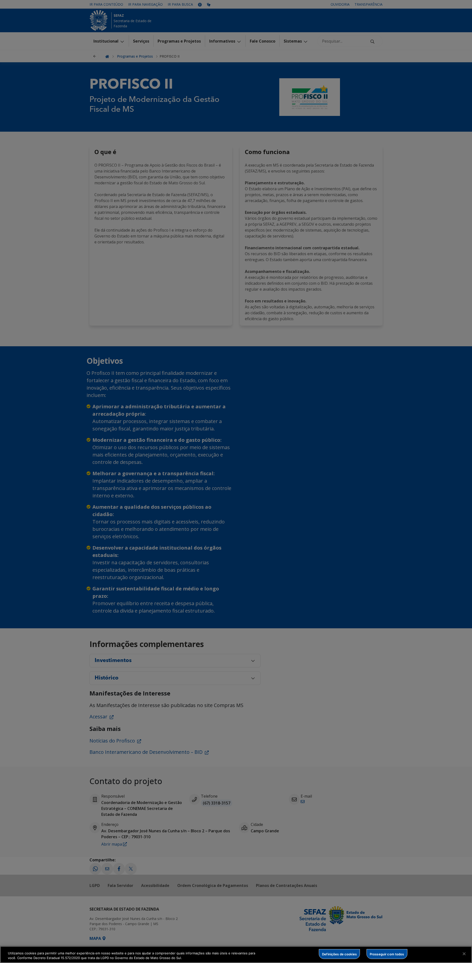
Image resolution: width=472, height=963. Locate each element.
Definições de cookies (339, 954)
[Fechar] (464, 953)
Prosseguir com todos (387, 954)
